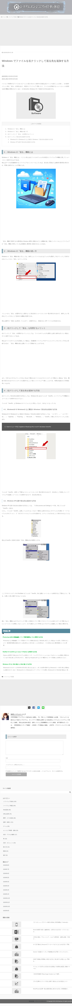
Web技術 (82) (7, 809)
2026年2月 (6, 890)
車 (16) (5, 838)
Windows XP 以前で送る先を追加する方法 (22, 142)
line (43, 707)
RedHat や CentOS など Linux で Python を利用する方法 (20, 652)
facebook (33, 707)
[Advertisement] (36, 32)
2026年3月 (6, 885)
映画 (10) (5, 851)
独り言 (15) (6, 847)
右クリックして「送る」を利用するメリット (21, 134)
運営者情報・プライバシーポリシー (37, 1001)
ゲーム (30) (6, 826)
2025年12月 (6, 898)
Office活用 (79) (7, 813)
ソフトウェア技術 (8, 676)
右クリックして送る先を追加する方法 (19, 137)
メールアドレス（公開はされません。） (15, 764)
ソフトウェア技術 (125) (9, 801)
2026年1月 (6, 894)
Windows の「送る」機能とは (16, 129)
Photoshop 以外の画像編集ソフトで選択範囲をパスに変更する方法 (23, 637)
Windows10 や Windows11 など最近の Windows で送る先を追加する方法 (31, 139)
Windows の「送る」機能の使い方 (18, 131)
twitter (29, 707)
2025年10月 (6, 906)
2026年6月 (6, 873)
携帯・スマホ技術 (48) (9, 818)
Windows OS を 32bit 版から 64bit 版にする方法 (17, 664)
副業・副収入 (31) (8, 822)
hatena (38, 707)
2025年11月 (6, 902)
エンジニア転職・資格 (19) (10, 830)
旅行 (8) (5, 855)
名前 (7, 758)
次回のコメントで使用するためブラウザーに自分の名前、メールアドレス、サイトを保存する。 (35, 771)
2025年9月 (6, 910)
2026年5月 (6, 877)
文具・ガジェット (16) (9, 842)
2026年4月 (6, 881)
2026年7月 (6, 869)
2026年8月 (6, 865)
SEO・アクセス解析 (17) (10, 834)
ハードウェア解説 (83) (9, 805)
